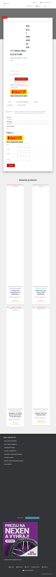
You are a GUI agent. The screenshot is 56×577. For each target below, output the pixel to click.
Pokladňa (20, 567)
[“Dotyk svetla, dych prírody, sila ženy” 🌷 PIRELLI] (11, 475)
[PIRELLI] (18, 92)
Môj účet (12, 567)
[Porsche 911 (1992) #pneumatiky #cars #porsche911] (11, 486)
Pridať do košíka (20, 78)
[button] (36, 2)
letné (8, 128)
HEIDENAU (41, 300)
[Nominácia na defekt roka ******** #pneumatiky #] (11, 501)
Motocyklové (13, 288)
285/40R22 (9, 123)
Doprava (46, 567)
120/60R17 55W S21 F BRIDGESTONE (40, 414)
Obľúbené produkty (35, 567)
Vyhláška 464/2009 (8, 457)
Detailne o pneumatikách (10, 451)
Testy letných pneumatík (10, 441)
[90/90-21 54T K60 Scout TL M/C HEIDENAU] (41, 235)
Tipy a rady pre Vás (46, 2)
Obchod (34, 2)
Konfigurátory (8, 464)
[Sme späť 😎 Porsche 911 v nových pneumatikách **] (45, 475)
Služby (30, 6)
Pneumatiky (11, 21)
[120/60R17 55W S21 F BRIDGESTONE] (41, 358)
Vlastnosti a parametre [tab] (22, 102)
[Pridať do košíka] (21, 297)
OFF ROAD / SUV (17, 21)
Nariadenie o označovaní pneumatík (13, 454)
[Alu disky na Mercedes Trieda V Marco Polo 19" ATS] (28, 486)
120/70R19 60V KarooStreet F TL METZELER (15, 292)
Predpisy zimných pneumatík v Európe (13, 460)
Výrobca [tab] (35, 102)
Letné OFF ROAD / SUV (25, 21)
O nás (39, 6)
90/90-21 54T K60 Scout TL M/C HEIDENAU (41, 292)
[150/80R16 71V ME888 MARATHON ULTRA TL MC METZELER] (15, 358)
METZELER (15, 300)
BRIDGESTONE (41, 421)
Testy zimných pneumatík (10, 444)
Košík (27, 567)
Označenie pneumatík (9, 447)
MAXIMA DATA (49, 574)
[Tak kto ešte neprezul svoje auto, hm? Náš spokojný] (45, 489)
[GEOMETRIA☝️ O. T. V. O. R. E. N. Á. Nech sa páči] (28, 501)
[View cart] (50, 6)
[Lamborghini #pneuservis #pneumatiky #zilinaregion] (28, 473)
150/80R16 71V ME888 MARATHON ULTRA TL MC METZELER (15, 414)
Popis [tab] (9, 102)
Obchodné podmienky (28, 570)
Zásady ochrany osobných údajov (13, 559)
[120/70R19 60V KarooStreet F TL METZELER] (15, 235)
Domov (7, 21)
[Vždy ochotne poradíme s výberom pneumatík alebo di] (45, 506)
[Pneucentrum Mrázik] (6, 4)
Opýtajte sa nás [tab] (21, 105)
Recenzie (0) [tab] (10, 105)
